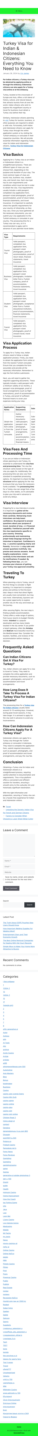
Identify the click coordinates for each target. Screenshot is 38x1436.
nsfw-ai (6, 1247)
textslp (6, 1352)
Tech (5, 1342)
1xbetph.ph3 (8, 1005)
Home (19, 1427)
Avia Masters (8, 1073)
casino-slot (7, 1111)
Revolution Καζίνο (10, 1298)
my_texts (6, 1237)
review (5, 1291)
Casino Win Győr (10, 1097)
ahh (4, 1039)
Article (5, 1056)
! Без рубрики (8, 982)
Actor (5, 1033)
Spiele (5, 1315)
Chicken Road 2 (9, 1118)
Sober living (8, 1308)
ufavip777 (7, 1369)
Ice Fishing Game (10, 1203)
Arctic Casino (8, 1053)
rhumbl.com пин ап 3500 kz (14, 1301)
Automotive (7, 1070)
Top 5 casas (8, 1362)
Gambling (7, 1162)
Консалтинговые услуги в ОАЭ (16, 1413)
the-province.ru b (10, 1356)
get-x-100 (7, 1179)
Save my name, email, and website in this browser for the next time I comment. (19, 879)
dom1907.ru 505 (9, 1138)
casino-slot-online (10, 1114)
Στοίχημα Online (9, 1403)
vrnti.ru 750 (7, 1379)
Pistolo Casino (9, 1264)
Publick (6, 1284)
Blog (5, 1077)
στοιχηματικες (9, 1407)
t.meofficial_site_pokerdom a (15, 1332)
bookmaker (7, 1084)
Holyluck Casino (9, 1192)
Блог (5, 1410)
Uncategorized (9, 1373)
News (5, 1240)
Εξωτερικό (7, 1396)
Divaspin (6, 1135)
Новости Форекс (10, 1417)
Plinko (5, 1267)
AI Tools (6, 1043)
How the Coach (9, 1199)
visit (7, 120)
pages (5, 1257)
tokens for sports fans (12, 1359)
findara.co (7, 1141)
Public (5, 1281)
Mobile (6, 1230)
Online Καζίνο (8, 1254)
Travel (8, 807)
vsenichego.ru (8, 1383)
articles (6, 1060)
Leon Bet (6, 1216)
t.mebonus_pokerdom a (12, 1328)
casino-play (7, 1107)
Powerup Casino (9, 1277)
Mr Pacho (7, 1233)
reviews (6, 1294)
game (5, 1169)
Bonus (5, 1080)
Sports (5, 1322)
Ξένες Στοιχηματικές (11, 1400)
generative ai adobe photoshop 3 (16, 1175)
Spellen (6, 1311)
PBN (5, 1260)
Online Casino (8, 1250)
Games (6, 1172)
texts (5, 1349)
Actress (6, 1036)
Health (5, 1189)
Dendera (6, 1128)
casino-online (8, 1104)
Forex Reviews (9, 1155)
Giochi (5, 1182)
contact (6, 1124)
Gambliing (7, 1158)
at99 (5, 1063)
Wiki (4, 1386)
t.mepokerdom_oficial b (12, 1335)
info (4, 1206)
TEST (5, 1345)
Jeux (5, 1209)
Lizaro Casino (8, 1220)
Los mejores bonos (11, 1223)
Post (5, 1271)
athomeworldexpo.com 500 (14, 1067)
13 (4, 992)
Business (6, 1087)
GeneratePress (19, 1433)
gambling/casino (9, 1165)
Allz (4, 1046)
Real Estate (7, 1288)
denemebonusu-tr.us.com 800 (15, 1131)
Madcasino (7, 1226)
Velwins (6, 1376)
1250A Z (6, 988)
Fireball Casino (9, 1145)
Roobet (6, 1305)
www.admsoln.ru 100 (11, 1393)
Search (6, 901)
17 (4, 1002)
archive (6, 1050)
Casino (6, 1090)
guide (5, 1186)
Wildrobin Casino (10, 1390)
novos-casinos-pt (10, 1243)
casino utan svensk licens (13, 1094)
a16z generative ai (10, 1029)
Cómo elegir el (9, 1121)
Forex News (8, 1152)
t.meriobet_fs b (9, 1339)
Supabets (7, 1325)
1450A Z (6, 995)
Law (4, 1213)
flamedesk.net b (9, 1148)
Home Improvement (11, 1196)
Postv (5, 1274)
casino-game (8, 1101)
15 (4, 999)
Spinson (6, 1318)
